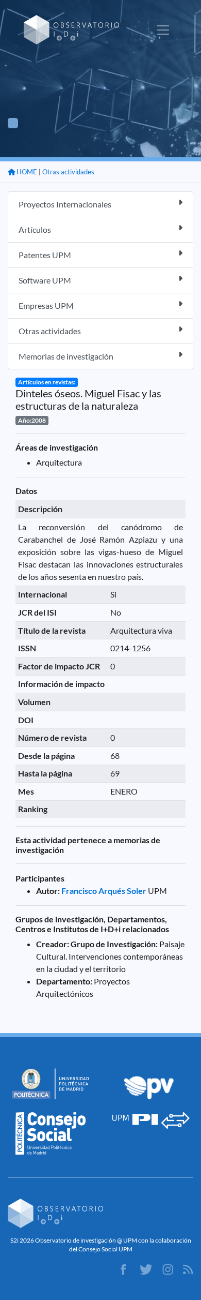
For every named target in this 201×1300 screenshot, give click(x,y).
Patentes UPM (45, 255)
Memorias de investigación (66, 356)
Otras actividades (68, 172)
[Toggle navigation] (162, 30)
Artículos (35, 229)
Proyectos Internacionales (65, 204)
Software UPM (45, 280)
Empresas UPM (46, 305)
